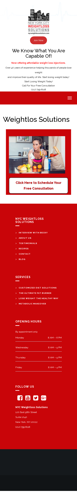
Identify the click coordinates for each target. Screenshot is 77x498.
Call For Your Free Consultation (38, 85)
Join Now (38, 40)
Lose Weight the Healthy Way (38, 298)
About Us (25, 238)
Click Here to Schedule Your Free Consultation (38, 185)
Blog (22, 259)
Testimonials (28, 243)
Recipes (24, 249)
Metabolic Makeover (32, 304)
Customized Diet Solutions (38, 288)
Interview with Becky (33, 233)
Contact (25, 254)
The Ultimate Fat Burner (35, 293)
